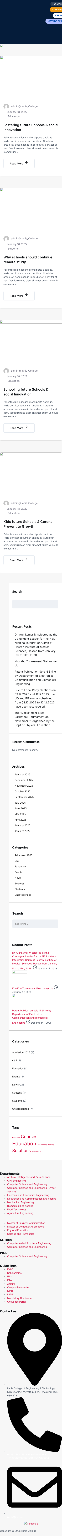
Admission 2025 (24, 855)
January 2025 (22, 825)
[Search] (56, 907)
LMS (39, 1145)
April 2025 (20, 819)
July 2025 (20, 802)
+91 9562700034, (18, 1458)
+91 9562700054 (39, 1458)
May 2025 (20, 814)
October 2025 (22, 791)
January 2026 (22, 774)
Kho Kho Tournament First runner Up (33, 988)
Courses (29, 1136)
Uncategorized (23, 894)
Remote (51, 1145)
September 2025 (24, 797)
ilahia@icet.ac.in (16, 1517)
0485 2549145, (16, 1454)
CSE (17, 860)
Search (17, 591)
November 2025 (24, 785)
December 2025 (24, 780)
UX (41, 1151)
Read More (17, 163)
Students (13, 248)
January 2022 (22, 830)
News (18, 877)
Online (44, 1145)
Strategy (19, 883)
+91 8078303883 (36, 1454)
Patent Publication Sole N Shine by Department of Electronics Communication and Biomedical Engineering (31, 1016)
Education (14, 116)
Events (18, 872)
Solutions (21, 1150)
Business (16, 1137)
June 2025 (21, 808)
